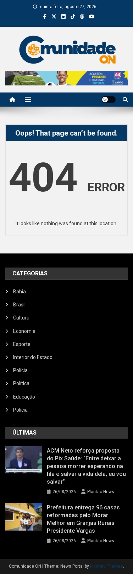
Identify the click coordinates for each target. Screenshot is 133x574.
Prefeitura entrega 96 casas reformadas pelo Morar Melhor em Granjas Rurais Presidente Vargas (83, 519)
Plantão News (100, 491)
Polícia (20, 370)
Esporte (22, 344)
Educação (24, 397)
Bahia (19, 291)
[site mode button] (108, 99)
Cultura (21, 318)
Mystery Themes (106, 566)
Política (21, 383)
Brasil (19, 304)
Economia (24, 331)
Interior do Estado (32, 357)
